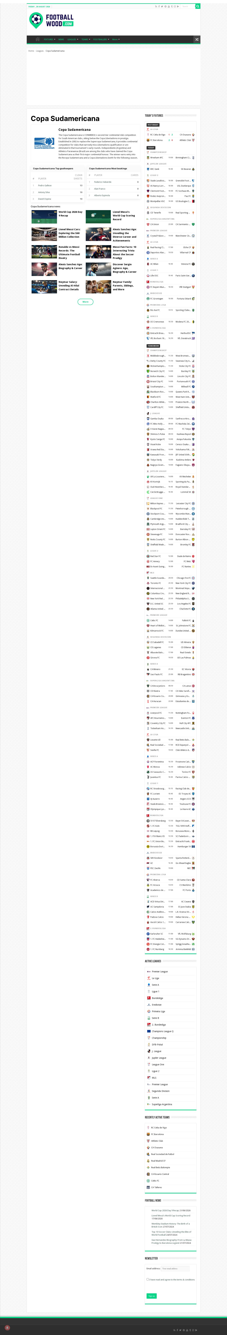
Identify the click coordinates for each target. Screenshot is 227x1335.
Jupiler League (159, 1058)
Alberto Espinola (102, 195)
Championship (159, 1038)
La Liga (155, 978)
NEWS (61, 39)
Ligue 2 (155, 1071)
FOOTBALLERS (100, 39)
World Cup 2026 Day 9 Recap (165, 1210)
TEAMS (84, 39)
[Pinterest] (165, 6)
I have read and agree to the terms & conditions (172, 1279)
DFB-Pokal (157, 1044)
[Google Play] (178, 6)
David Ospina (44, 199)
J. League (156, 1051)
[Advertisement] (113, 80)
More (114, 39)
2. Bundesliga (159, 1024)
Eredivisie (156, 1004)
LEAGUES (72, 39)
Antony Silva (44, 192)
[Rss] (156, 6)
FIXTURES (48, 39)
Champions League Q (162, 1031)
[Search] (197, 6)
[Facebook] (159, 6)
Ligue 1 (155, 991)
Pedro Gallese (45, 185)
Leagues (40, 51)
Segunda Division (161, 1091)
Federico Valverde (102, 182)
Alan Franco (99, 189)
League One (158, 1064)
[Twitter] (162, 6)
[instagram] (174, 6)
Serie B (155, 1018)
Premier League (160, 971)
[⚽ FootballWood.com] (51, 20)
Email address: (154, 1268)
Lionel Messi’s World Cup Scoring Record (171, 1215)
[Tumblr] (172, 6)
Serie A (155, 984)
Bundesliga (157, 998)
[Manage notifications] (7, 1327)
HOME (37, 39)
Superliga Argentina (162, 1104)
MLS (154, 1077)
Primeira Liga (158, 1011)
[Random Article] (196, 39)
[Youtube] (169, 6)
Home (31, 51)
